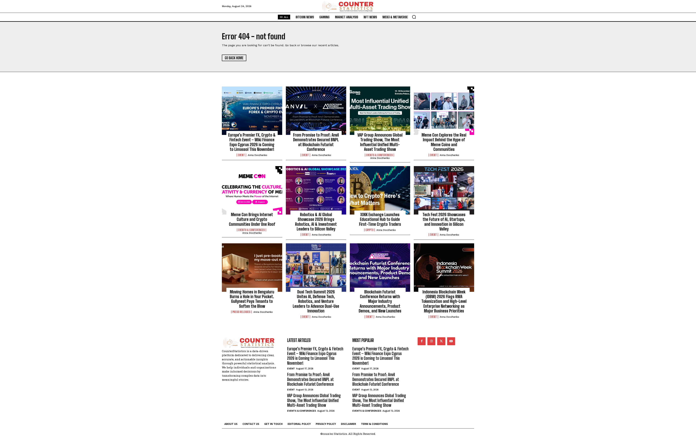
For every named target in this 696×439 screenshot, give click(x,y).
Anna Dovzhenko (257, 155)
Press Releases (241, 311)
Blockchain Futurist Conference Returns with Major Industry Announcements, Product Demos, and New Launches (380, 301)
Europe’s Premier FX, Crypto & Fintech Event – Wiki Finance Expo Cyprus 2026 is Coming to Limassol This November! (252, 142)
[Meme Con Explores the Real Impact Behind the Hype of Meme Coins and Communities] (444, 110)
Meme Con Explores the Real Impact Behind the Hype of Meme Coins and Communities (444, 142)
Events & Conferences (379, 155)
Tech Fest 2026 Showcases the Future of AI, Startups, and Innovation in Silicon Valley (443, 221)
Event (241, 155)
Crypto (369, 229)
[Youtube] (451, 341)
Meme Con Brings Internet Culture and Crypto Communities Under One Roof (252, 219)
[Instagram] (431, 341)
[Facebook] (422, 341)
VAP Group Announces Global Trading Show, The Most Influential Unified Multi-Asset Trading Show (380, 142)
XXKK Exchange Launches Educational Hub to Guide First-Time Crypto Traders (380, 219)
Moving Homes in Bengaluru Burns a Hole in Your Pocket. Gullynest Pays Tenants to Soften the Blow (252, 299)
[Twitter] (441, 341)
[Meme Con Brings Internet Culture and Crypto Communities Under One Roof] (252, 190)
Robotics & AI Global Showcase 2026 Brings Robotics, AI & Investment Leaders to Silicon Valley (316, 221)
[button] (414, 17)
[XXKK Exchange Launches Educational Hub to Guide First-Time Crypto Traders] (380, 190)
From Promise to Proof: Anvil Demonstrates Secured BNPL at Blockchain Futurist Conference (316, 142)
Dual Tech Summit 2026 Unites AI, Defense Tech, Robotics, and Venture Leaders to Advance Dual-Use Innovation (316, 301)
